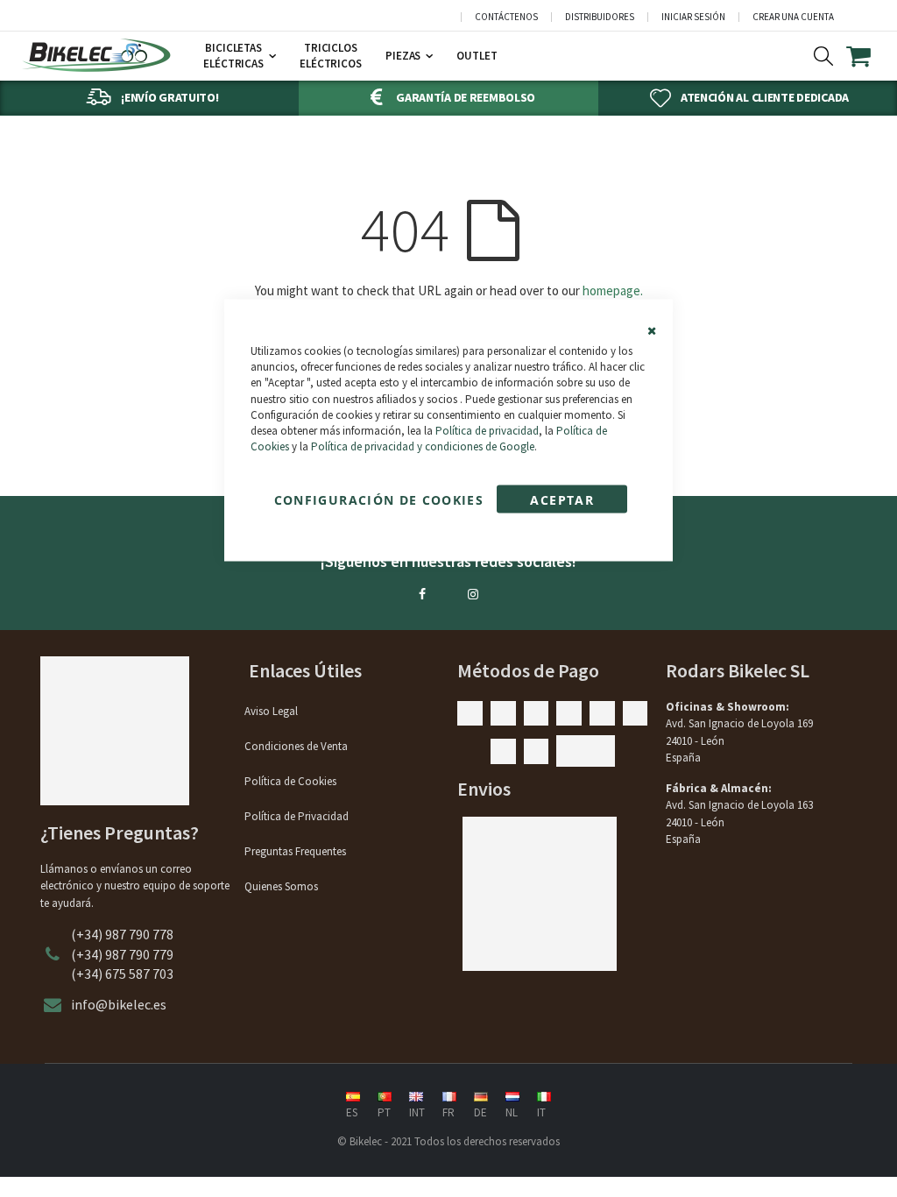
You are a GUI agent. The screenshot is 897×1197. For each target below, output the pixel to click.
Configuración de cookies (379, 500)
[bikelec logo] (96, 55)
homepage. (613, 290)
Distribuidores (599, 17)
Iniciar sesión (693, 17)
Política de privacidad (487, 429)
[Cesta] (869, 56)
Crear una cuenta (793, 17)
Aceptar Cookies (561, 503)
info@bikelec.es (118, 1004)
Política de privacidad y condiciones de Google (422, 446)
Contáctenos (506, 17)
